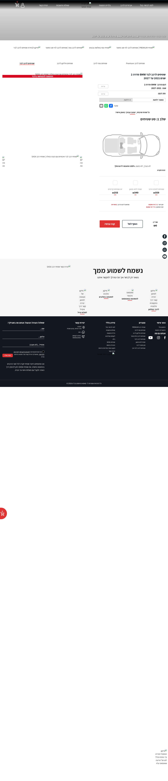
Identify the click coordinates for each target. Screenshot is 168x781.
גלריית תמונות (105, 5)
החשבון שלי (162, 327)
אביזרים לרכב (126, 5)
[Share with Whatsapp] (106, 106)
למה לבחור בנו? (146, 5)
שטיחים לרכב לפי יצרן (138, 348)
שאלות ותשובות (62, 5)
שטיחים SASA (111, 342)
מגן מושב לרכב (140, 345)
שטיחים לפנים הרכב (156, 191)
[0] (17, 6)
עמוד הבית (161, 36)
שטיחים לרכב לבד (140, 339)
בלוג (114, 339)
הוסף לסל (132, 223)
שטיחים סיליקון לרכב (139, 333)
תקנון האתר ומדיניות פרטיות (106, 348)
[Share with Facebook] (111, 106)
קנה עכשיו (110, 223)
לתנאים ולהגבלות (24, 352)
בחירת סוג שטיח (147, 36)
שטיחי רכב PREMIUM (138, 327)
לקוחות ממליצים (110, 336)
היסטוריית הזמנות (160, 330)
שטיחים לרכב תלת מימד (138, 336)
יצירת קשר (43, 5)
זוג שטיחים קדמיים (115, 191)
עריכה (103, 86)
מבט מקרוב (161, 170)
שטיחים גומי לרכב (140, 330)
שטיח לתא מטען (135, 191)
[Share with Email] (101, 106)
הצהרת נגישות (111, 345)
